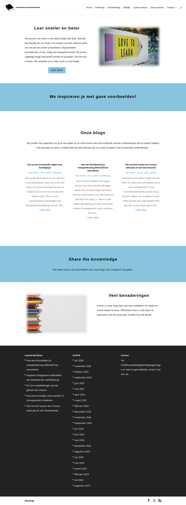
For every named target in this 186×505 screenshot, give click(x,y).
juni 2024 (79, 434)
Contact (170, 8)
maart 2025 (81, 400)
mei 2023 (79, 462)
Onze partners (157, 8)
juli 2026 (79, 360)
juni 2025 (79, 383)
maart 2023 (81, 468)
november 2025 (83, 366)
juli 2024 (79, 428)
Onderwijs (100, 8)
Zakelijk (126, 8)
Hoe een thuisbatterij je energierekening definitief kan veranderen (93, 167)
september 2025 (83, 377)
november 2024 (83, 417)
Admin (35, 172)
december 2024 (83, 411)
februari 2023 (82, 474)
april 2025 (80, 394)
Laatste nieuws (140, 8)
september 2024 (83, 423)
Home (89, 8)
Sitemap (29, 500)
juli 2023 (79, 457)
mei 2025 (79, 388)
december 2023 (83, 445)
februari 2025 (82, 405)
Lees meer (57, 70)
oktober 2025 (81, 371)
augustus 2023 (82, 451)
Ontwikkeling (114, 8)
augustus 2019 (82, 485)
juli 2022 (79, 479)
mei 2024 (79, 440)
